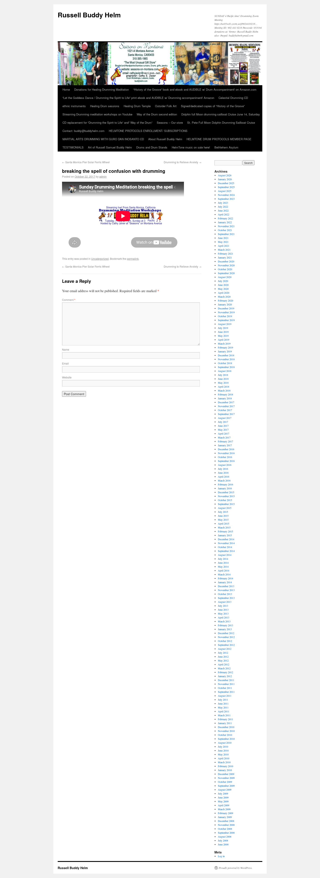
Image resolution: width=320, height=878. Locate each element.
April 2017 (223, 433)
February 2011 (225, 719)
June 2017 (223, 425)
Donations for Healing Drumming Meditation (101, 89)
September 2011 (226, 691)
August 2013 (224, 601)
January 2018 (225, 398)
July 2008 (223, 840)
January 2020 (225, 304)
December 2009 (226, 774)
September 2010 (226, 738)
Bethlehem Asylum (226, 147)
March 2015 (224, 527)
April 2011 (223, 711)
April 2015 (223, 523)
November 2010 (226, 731)
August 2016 (224, 464)
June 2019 (223, 331)
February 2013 (225, 625)
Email (65, 363)
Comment (68, 300)
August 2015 (224, 508)
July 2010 (223, 746)
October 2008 (225, 828)
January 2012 (225, 676)
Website (67, 377)
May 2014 (223, 566)
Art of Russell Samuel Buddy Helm (110, 147)
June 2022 (223, 210)
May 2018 (223, 382)
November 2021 (226, 226)
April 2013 (223, 617)
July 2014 (223, 558)
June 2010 (223, 750)
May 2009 (223, 801)
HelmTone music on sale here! (191, 147)
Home (66, 89)
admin (103, 176)
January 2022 (225, 222)
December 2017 (226, 402)
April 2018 (223, 386)
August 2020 (224, 277)
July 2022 (223, 206)
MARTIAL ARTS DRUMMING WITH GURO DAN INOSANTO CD (103, 139)
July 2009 (223, 793)
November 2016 (226, 453)
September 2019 (226, 320)
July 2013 (223, 605)
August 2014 (224, 554)
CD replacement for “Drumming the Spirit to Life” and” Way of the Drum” (107, 122)
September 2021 (226, 234)
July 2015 (223, 511)
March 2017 (224, 437)
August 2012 (224, 648)
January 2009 (225, 817)
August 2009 (224, 789)
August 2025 (224, 191)
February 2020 (225, 300)
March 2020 (224, 296)
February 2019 (225, 347)
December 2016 (226, 449)
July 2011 (223, 699)
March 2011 (224, 715)
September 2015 (226, 504)
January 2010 (225, 770)
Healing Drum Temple (137, 106)
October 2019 (225, 316)
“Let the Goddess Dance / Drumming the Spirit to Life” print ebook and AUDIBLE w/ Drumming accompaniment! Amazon (138, 98)
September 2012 (226, 644)
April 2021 (223, 245)
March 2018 (224, 390)
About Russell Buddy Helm (165, 139)
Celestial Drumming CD (233, 98)
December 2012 (226, 633)
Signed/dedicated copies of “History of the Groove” (213, 106)
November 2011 (226, 684)
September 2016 (226, 461)
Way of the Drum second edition (157, 114)
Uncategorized (100, 258)
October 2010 (225, 734)
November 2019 (226, 312)
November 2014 (226, 543)
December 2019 (226, 308)
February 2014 (225, 578)
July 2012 (223, 652)
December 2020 (226, 261)
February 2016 (225, 484)
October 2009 (225, 781)
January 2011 (225, 723)
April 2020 (223, 292)
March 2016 (224, 480)
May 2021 (223, 241)
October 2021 (225, 230)
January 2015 (225, 535)
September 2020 (226, 273)
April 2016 (223, 476)
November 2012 (226, 637)
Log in (221, 856)
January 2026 (225, 179)
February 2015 (225, 531)
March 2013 (224, 621)
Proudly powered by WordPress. (236, 868)
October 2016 (225, 457)
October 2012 (225, 641)
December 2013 (226, 586)
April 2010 (223, 758)
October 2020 (225, 269)
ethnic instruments (74, 106)
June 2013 (223, 609)
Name (65, 349)
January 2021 (225, 257)
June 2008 (223, 844)
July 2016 (223, 468)
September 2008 (226, 832)
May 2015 (223, 519)
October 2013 (225, 594)
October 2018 (225, 363)
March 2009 (224, 809)
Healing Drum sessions (104, 106)
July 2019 (223, 328)
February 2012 (225, 672)
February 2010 (225, 766)
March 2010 (224, 762)
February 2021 (225, 253)
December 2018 (226, 355)
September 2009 (226, 785)
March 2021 (224, 249)
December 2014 (226, 539)
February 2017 (225, 441)
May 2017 (223, 429)
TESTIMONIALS (73, 147)
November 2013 (226, 590)
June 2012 (223, 656)
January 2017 (225, 445)
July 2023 (223, 202)
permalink (133, 258)
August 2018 (224, 371)
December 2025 (226, 183)
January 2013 (225, 629)
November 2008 (226, 824)
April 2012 (223, 664)
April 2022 (223, 214)
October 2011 (225, 688)
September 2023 (226, 198)
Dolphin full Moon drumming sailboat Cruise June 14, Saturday (220, 114)
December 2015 (226, 492)
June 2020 (223, 285)
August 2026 (224, 175)
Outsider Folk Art (166, 106)
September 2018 (226, 367)
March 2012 (224, 668)
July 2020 (223, 281)
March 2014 (224, 574)
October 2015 (225, 500)
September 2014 (226, 551)
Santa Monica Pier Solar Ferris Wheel (86, 162)
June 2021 (223, 238)
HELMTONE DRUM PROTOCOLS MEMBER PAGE (219, 139)
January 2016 (225, 488)
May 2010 (223, 754)
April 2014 (223, 570)
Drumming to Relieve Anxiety (182, 162)
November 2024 (226, 195)
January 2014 (225, 582)
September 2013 (226, 598)
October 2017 (225, 410)
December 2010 (226, 727)
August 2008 (224, 836)
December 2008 (226, 821)
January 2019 (225, 351)
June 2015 (223, 515)
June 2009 (223, 797)
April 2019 (223, 339)
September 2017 (226, 414)
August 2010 (224, 742)
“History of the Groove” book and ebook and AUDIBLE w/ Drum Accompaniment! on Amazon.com (194, 89)
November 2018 (226, 359)
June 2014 (223, 562)
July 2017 (223, 421)
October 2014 (225, 547)
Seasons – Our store (170, 122)
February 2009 (225, 813)
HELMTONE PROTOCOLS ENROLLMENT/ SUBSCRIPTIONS (148, 131)
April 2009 (223, 805)
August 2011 (224, 695)
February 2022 (225, 218)
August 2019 (224, 324)
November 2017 (226, 406)
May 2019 (223, 335)
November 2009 (226, 778)
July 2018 (223, 375)
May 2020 (223, 288)
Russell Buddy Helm (89, 14)
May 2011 (223, 707)
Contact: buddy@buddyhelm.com (83, 131)
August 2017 (224, 418)
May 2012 (223, 660)
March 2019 (224, 343)
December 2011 (226, 680)
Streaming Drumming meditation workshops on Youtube (97, 114)
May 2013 (223, 613)
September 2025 (226, 187)
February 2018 (225, 394)
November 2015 (226, 496)
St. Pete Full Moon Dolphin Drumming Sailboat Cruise (221, 122)
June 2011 (223, 703)
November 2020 (226, 265)
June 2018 (223, 378)
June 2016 (223, 472)
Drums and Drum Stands (151, 147)
